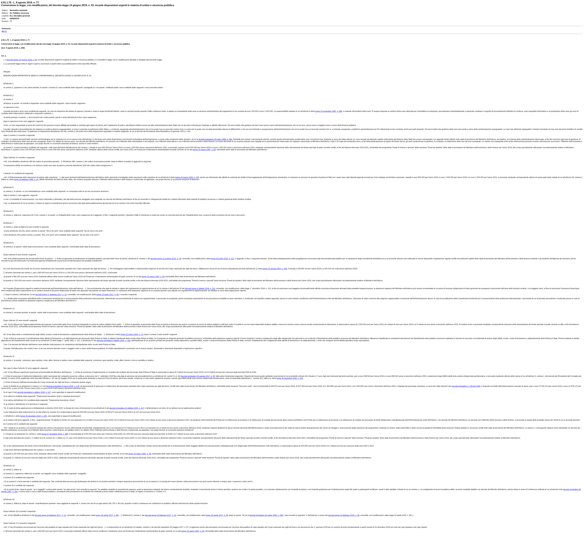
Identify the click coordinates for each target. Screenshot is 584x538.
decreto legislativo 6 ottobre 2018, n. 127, (34, 392)
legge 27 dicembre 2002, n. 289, (55, 434)
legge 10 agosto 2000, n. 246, (275, 269)
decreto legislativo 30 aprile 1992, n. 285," (266, 515)
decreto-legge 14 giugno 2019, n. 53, (22, 60)
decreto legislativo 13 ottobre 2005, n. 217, (127, 408)
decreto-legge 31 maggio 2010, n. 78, (166, 259)
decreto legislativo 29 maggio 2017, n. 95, (198, 376)
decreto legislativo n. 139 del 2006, (466, 386)
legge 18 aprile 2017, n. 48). (107, 515)
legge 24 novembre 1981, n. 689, (329, 111)
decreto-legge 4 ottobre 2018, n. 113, (200, 288)
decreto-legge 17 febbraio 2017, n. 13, (51, 295)
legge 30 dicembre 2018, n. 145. (289, 378)
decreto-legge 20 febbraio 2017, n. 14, (50, 515)
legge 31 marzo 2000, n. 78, (132, 334)
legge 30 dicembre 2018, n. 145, (33, 416)
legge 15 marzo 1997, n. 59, (204, 150)
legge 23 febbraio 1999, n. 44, (26, 179)
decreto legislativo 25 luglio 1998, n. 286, (216, 139)
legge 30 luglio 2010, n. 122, (223, 259)
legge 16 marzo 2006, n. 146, (187, 177)
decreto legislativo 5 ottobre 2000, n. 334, (114, 340)
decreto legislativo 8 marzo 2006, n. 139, (63, 386)
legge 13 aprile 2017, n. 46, (107, 295)
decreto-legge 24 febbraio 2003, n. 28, (344, 515)
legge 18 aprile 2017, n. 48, (217, 515)
